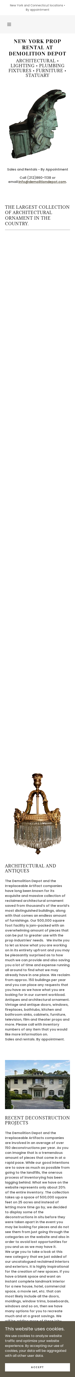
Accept (37, 1367)
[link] (37, 47)
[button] (9, 24)
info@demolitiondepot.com (42, 181)
